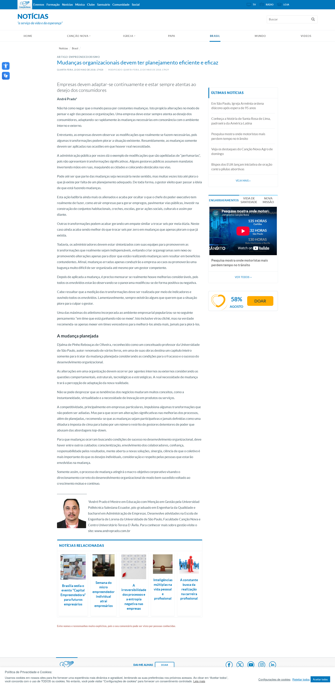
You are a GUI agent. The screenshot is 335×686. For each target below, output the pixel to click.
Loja (286, 4)
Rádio (270, 4)
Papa (171, 36)
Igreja (128, 36)
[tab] (223, 200)
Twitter (240, 665)
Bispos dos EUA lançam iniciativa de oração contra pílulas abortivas (241, 167)
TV (254, 4)
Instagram (262, 665)
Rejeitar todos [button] (301, 679)
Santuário (103, 4)
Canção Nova (77, 36)
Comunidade (121, 4)
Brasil (215, 36)
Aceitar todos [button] (320, 679)
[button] (5, 66)
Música (80, 4)
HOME (28, 36)
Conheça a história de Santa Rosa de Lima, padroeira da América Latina (241, 121)
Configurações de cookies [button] (274, 679)
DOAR (164, 665)
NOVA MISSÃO (268, 200)
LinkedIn (272, 665)
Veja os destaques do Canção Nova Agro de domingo (242, 151)
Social (136, 4)
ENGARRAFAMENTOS (224, 200)
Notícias (63, 48)
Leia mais (199, 681)
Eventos (38, 4)
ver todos (243, 277)
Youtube (251, 665)
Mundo (260, 36)
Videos (306, 36)
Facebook (229, 665)
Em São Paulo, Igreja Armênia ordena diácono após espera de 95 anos (237, 106)
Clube (91, 4)
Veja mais (243, 180)
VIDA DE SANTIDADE (249, 200)
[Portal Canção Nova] (24, 4)
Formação (53, 4)
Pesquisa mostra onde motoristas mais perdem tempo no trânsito (238, 136)
